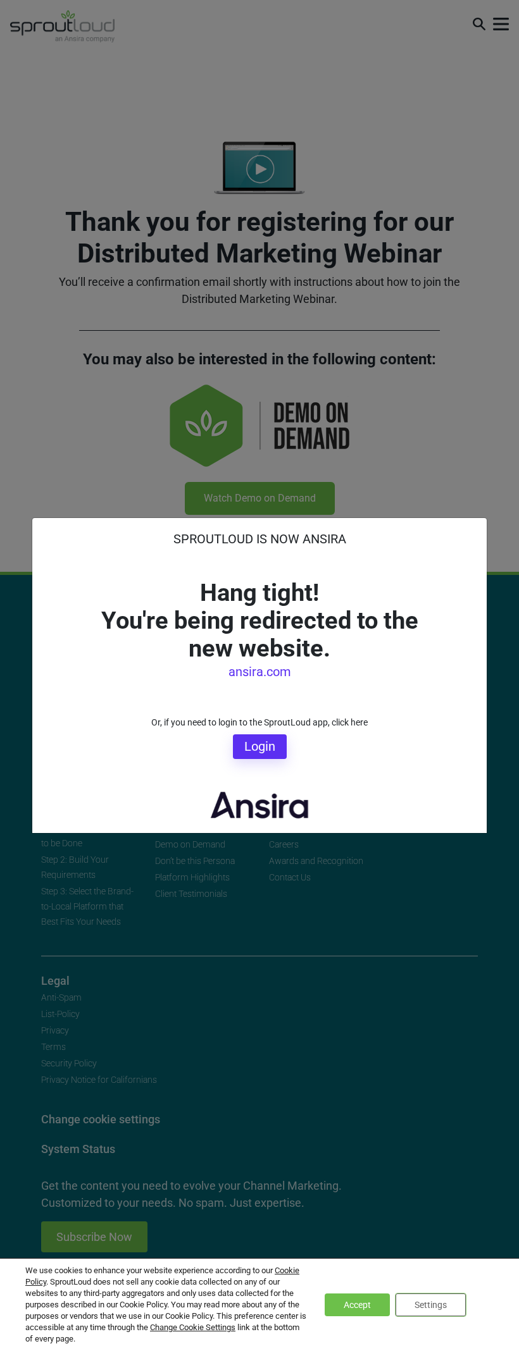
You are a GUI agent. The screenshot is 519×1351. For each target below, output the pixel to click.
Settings (431, 1305)
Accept (357, 1305)
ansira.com (259, 671)
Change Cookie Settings (192, 1327)
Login (259, 746)
